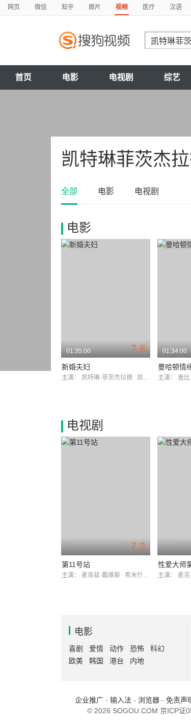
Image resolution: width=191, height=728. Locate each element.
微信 (41, 7)
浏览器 (148, 700)
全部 (69, 191)
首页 (23, 77)
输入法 (120, 700)
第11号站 (76, 564)
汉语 (176, 7)
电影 (70, 77)
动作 (117, 648)
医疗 (149, 7)
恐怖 (137, 648)
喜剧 (76, 648)
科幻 (157, 648)
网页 (14, 7)
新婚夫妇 (76, 367)
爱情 (96, 648)
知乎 (68, 7)
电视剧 (121, 77)
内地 (137, 661)
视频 (122, 7)
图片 (95, 7)
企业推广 (89, 700)
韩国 (96, 661)
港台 (117, 661)
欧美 (76, 661)
